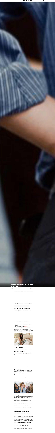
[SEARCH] (43, 0)
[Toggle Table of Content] (27, 306)
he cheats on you (26, 326)
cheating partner (16, 408)
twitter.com (24, 393)
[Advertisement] (23, 297)
